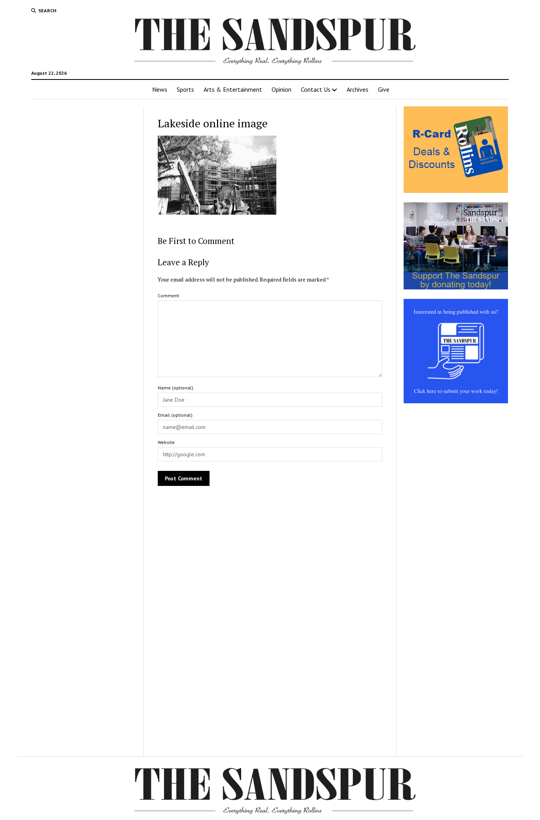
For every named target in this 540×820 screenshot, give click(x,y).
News (159, 89)
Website (166, 442)
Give (383, 89)
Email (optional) (175, 415)
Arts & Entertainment (233, 89)
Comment (168, 296)
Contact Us (315, 89)
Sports (185, 89)
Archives (357, 89)
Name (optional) (175, 388)
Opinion (281, 89)
